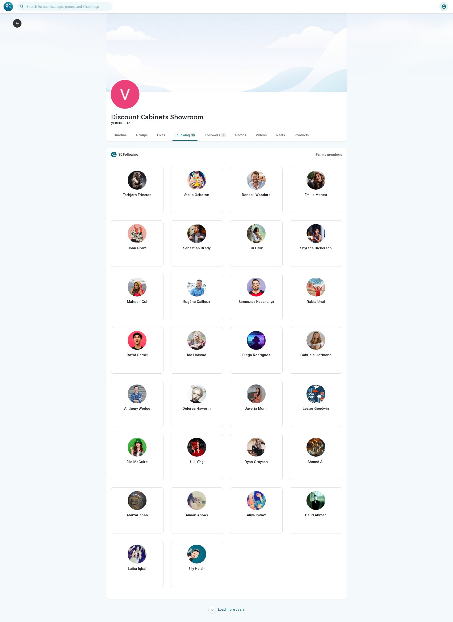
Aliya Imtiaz (256, 515)
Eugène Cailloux (196, 302)
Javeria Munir (256, 408)
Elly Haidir (197, 569)
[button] (443, 6)
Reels (280, 135)
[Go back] (17, 23)
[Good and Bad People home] (8, 6)
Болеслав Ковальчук (256, 302)
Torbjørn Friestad (137, 195)
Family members (329, 154)
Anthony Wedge (137, 408)
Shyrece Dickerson (316, 248)
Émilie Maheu (316, 195)
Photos (240, 135)
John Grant (137, 248)
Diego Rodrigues (256, 355)
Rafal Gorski (137, 355)
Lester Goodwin (316, 408)
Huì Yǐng (197, 462)
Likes (161, 135)
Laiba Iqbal (137, 569)
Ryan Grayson (256, 462)
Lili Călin (256, 248)
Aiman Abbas (197, 515)
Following (185, 135)
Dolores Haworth (197, 408)
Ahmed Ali (315, 462)
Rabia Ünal (316, 302)
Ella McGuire (137, 462)
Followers (214, 135)
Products (301, 135)
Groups (142, 135)
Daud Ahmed (316, 515)
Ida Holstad (196, 355)
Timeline (120, 135)
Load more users (231, 609)
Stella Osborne (196, 195)
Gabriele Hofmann (315, 355)
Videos (261, 135)
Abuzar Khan (137, 515)
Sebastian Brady (196, 248)
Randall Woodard (256, 195)
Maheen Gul (137, 302)
